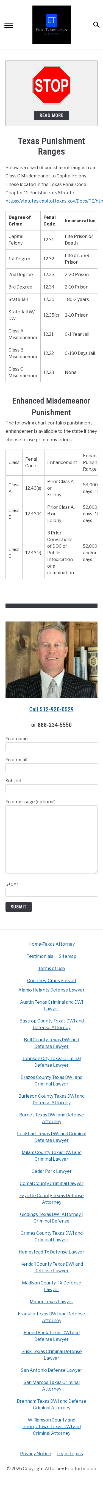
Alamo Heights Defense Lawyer (51, 990)
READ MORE (51, 115)
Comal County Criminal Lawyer (51, 1183)
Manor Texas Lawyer (51, 1301)
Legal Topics (70, 1453)
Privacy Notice (35, 1453)
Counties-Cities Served (51, 980)
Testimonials (40, 956)
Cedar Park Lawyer (52, 1171)
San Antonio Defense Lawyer (51, 1370)
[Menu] (9, 26)
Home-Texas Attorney (52, 944)
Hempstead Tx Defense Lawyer (51, 1252)
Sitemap (67, 956)
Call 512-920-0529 (51, 709)
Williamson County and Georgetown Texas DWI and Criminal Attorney (52, 1426)
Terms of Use (51, 968)
